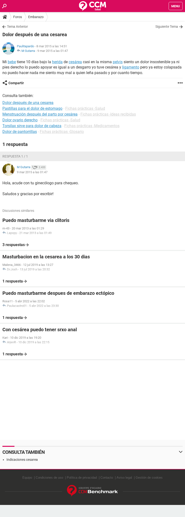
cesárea (75, 62)
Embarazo (36, 17)
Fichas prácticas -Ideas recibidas (108, 114)
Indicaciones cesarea (22, 460)
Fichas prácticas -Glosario (62, 131)
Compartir (16, 83)
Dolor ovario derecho (20, 120)
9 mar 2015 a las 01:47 (52, 51)
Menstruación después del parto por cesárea (40, 114)
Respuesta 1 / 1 (15, 156)
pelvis (118, 62)
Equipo (27, 477)
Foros (17, 17)
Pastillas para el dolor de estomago (32, 108)
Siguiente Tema (166, 26)
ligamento (130, 67)
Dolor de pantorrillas (19, 131)
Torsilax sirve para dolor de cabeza (31, 126)
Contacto (106, 477)
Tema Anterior (17, 26)
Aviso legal (124, 477)
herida (57, 62)
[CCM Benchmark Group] (92, 491)
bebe (12, 62)
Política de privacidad (82, 477)
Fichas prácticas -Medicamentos (91, 126)
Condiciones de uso (49, 477)
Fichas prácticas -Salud (85, 108)
